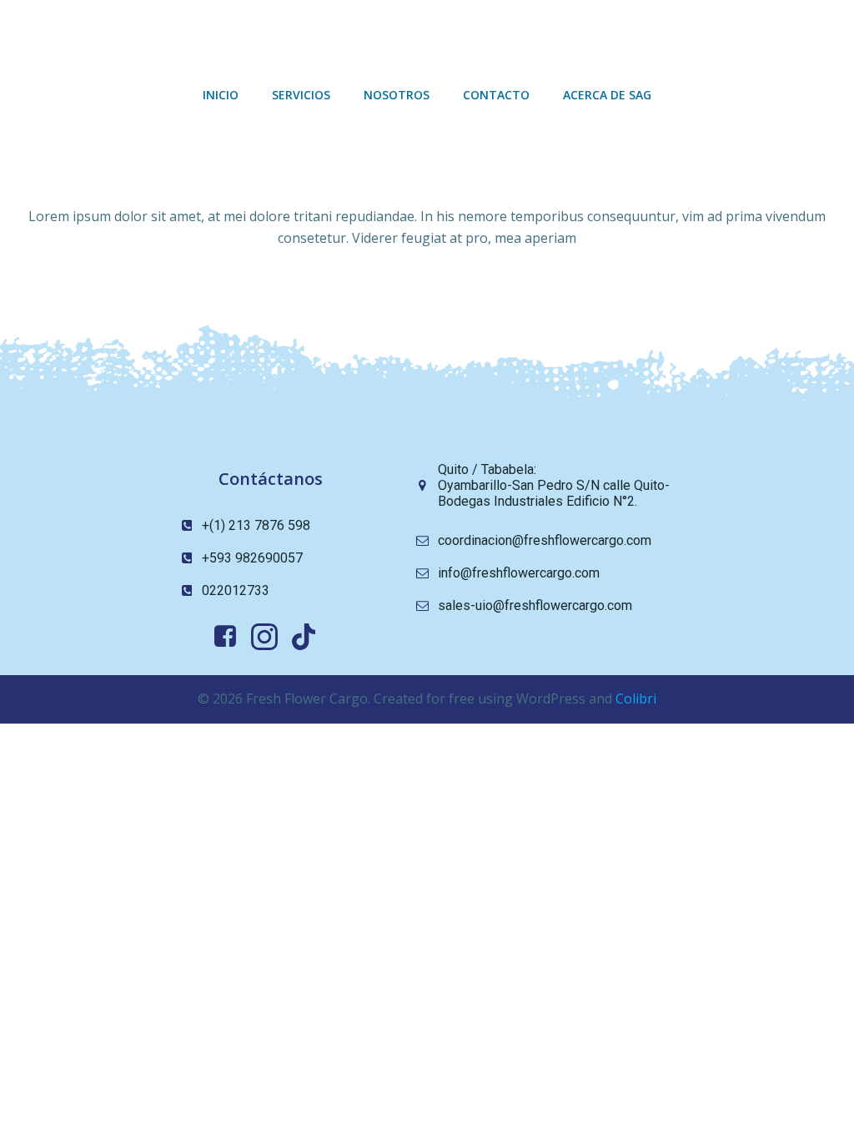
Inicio (221, 95)
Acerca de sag (607, 95)
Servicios (301, 95)
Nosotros (397, 95)
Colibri (635, 698)
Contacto (496, 95)
